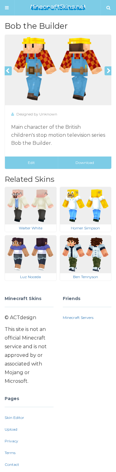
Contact (12, 464)
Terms (10, 452)
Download (84, 162)
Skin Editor (14, 417)
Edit (31, 162)
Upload (11, 429)
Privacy (11, 441)
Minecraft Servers (78, 317)
